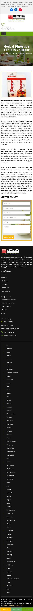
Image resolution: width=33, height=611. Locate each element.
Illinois (8, 390)
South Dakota (11, 476)
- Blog (3, 313)
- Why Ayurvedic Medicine (8, 299)
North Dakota (11, 455)
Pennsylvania (10, 465)
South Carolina (11, 472)
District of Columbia (12, 372)
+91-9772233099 (6, 27)
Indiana (9, 393)
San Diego (9, 555)
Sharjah (9, 589)
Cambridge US (11, 520)
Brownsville (10, 517)
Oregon (9, 462)
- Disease (4, 310)
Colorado (9, 366)
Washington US (11, 561)
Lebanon (9, 572)
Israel (8, 568)
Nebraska (9, 434)
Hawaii (8, 383)
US (7, 345)
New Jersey (10, 445)
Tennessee (10, 479)
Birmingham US (11, 510)
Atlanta (9, 496)
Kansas (9, 400)
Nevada (9, 438)
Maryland (9, 410)
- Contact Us (4, 281)
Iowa (8, 397)
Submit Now (8, 237)
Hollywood (10, 530)
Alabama (9, 348)
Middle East (10, 565)
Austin (8, 503)
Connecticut (10, 369)
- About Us (4, 277)
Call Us (6, 609)
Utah (8, 486)
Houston (9, 534)
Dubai (8, 582)
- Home (3, 274)
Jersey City (9, 537)
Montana (9, 431)
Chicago (9, 524)
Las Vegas (9, 541)
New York (9, 551)
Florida (8, 376)
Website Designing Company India (13, 605)
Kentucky (9, 403)
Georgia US (10, 379)
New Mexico (10, 448)
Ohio (8, 458)
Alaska (8, 352)
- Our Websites (5, 291)
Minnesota (10, 421)
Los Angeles (10, 544)
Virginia (9, 489)
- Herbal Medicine (6, 306)
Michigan (9, 417)
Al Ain (8, 592)
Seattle (9, 558)
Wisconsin (9, 493)
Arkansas (9, 359)
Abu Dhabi (9, 585)
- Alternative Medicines (7, 303)
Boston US (10, 513)
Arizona (9, 355)
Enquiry (28, 609)
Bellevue (9, 506)
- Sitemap (4, 284)
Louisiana (9, 407)
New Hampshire (11, 441)
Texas (8, 482)
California (9, 362)
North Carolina (11, 451)
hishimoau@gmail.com (7, 29)
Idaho (8, 386)
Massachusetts (11, 414)
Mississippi (10, 424)
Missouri (9, 427)
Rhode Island (10, 469)
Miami (8, 548)
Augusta (9, 500)
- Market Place (5, 288)
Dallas (8, 527)
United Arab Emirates (13, 579)
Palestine (9, 575)
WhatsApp (17, 609)
